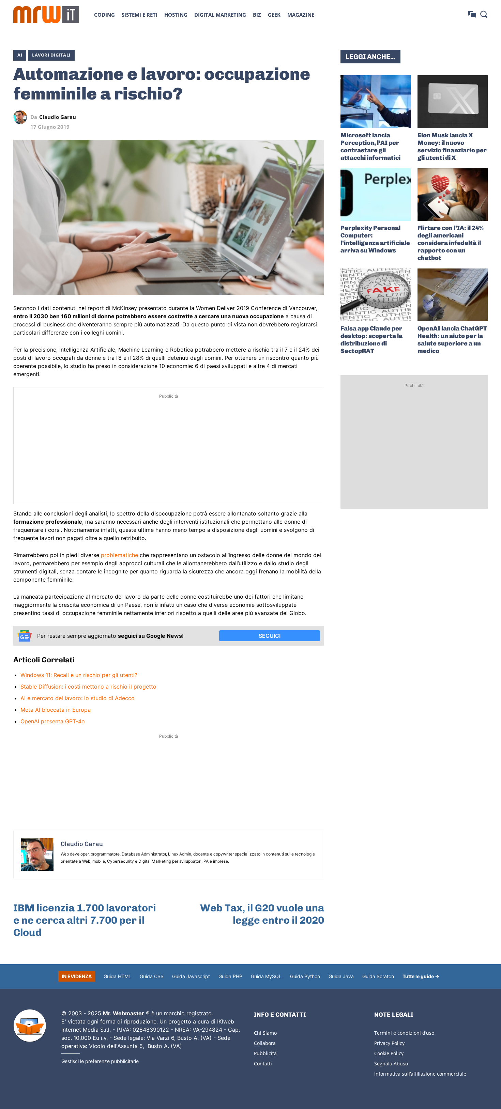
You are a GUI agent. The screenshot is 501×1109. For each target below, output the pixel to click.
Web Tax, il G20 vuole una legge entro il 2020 (262, 914)
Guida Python (305, 976)
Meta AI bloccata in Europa (55, 709)
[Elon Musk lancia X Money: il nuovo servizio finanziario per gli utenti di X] (453, 101)
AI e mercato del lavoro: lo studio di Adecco (77, 698)
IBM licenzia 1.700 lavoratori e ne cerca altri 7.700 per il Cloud (84, 920)
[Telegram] (301, 117)
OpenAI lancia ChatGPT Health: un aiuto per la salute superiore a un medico (452, 340)
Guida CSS (152, 976)
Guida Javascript (191, 976)
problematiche (119, 555)
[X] (254, 117)
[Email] (317, 117)
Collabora (265, 1043)
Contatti (263, 1063)
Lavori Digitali (51, 55)
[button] (484, 14)
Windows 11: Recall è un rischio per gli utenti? (78, 675)
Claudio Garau (57, 117)
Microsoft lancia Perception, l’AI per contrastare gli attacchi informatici (370, 146)
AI (19, 55)
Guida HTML (117, 976)
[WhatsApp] (286, 117)
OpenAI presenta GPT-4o (52, 721)
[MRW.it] (46, 14)
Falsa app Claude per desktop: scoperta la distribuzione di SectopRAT (371, 340)
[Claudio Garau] (21, 117)
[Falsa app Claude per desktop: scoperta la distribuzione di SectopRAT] (375, 294)
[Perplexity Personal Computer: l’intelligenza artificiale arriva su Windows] (375, 194)
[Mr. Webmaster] (29, 1026)
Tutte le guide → (421, 976)
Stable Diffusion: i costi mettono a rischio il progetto (88, 686)
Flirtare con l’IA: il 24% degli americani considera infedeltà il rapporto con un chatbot (451, 243)
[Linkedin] (270, 117)
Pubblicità (265, 1053)
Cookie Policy (389, 1053)
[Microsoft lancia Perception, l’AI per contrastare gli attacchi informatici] (375, 101)
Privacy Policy (389, 1043)
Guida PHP (230, 976)
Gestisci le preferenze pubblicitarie (100, 1061)
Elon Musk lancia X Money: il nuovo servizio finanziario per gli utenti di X (452, 146)
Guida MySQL (266, 976)
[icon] (472, 14)
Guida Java (341, 976)
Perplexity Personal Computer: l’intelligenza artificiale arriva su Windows (375, 239)
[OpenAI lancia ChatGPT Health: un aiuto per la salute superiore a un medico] (453, 294)
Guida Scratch (378, 976)
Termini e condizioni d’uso (404, 1033)
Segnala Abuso (391, 1063)
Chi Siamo (265, 1033)
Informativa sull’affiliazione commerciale (420, 1074)
